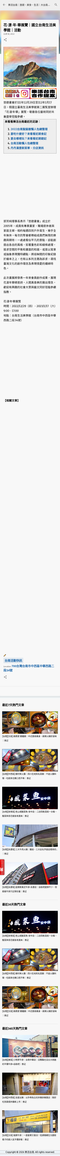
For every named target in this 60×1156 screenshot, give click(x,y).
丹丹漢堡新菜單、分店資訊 (27, 148)
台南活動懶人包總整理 (24, 143)
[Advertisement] (30, 184)
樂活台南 (29, 1152)
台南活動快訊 (13, 660)
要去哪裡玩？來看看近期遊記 (29, 138)
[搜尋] (56, 4)
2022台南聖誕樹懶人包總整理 (29, 129)
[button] (5, 40)
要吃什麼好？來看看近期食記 (29, 134)
